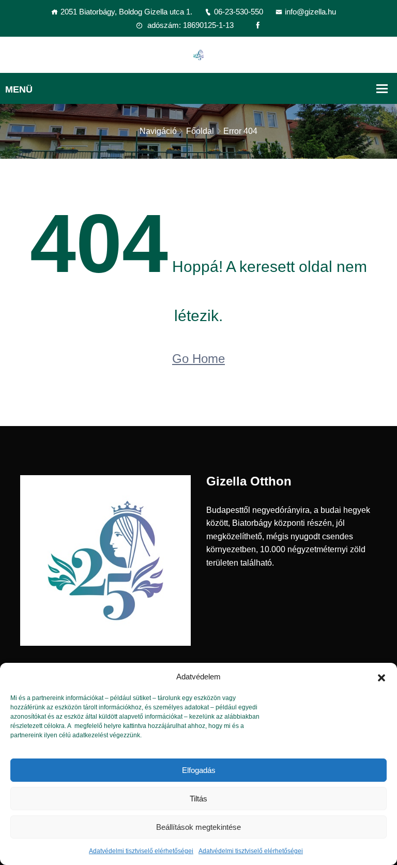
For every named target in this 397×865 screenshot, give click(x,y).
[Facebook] (258, 25)
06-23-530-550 (238, 11)
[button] (381, 677)
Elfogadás (199, 770)
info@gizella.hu (310, 11)
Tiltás (198, 798)
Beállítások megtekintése (198, 827)
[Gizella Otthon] (198, 54)
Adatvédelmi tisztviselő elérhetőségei (141, 851)
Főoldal (200, 131)
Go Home (198, 359)
